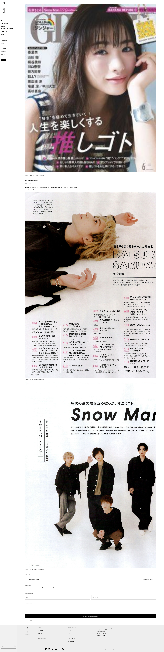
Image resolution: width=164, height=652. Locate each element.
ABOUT (39, 627)
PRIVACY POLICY (42, 638)
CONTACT (40, 633)
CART (69, 633)
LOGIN (69, 630)
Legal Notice (70, 635)
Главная (26, 175)
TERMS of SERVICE (42, 635)
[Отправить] (15, 646)
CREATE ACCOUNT (72, 627)
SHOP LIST (40, 630)
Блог (31, 175)
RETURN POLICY (71, 638)
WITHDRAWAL (71, 641)
